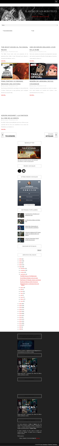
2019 (20, 307)
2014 (20, 317)
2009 (20, 327)
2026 (20, 259)
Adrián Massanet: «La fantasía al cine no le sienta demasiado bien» (14, 118)
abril (21, 295)
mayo (21, 293)
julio (21, 289)
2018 (20, 309)
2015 (20, 315)
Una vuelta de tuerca (8, 30)
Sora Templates (43, 444)
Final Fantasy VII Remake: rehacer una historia (30, 280)
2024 (20, 262)
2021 (20, 303)
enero (21, 301)
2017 (20, 311)
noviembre (22, 270)
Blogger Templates (53, 444)
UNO (33, 30)
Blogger (38, 438)
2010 (20, 325)
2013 (20, 319)
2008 (20, 329)
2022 (20, 266)
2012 (20, 321)
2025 (20, 260)
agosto (22, 287)
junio (21, 291)
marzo (21, 297)
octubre (22, 272)
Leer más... (3, 60)
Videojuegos (6, 64)
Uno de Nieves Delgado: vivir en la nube (29, 278)
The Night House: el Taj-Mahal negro (28, 276)
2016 (20, 313)
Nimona (33, 64)
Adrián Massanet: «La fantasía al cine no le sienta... (29, 284)
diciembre (22, 268)
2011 (20, 323)
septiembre (23, 274)
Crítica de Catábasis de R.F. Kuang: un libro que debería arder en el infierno (33, 234)
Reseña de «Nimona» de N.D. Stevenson (29, 281)
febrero (22, 299)
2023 (20, 264)
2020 (20, 305)
